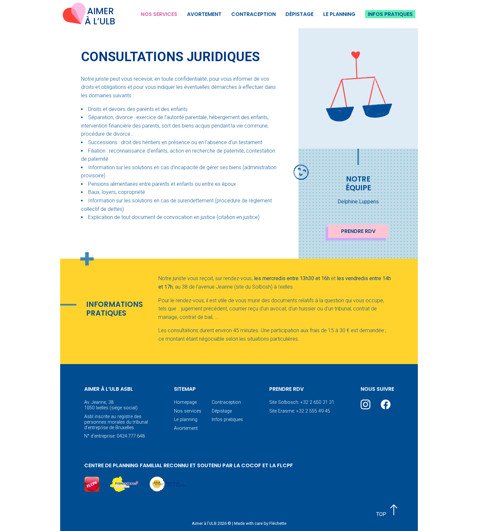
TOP (382, 514)
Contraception (253, 14)
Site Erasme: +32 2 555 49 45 (299, 411)
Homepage (185, 402)
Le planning (339, 14)
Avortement (204, 14)
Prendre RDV (358, 231)
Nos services (159, 14)
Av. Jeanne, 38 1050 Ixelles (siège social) (111, 405)
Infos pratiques (390, 14)
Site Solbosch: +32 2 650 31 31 (301, 402)
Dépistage (299, 14)
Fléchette (277, 523)
